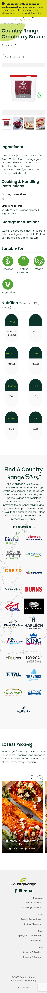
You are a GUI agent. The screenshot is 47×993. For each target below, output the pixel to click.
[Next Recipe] (40, 778)
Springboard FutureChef (30, 935)
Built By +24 (23, 987)
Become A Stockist (32, 952)
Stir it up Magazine (33, 924)
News (40, 931)
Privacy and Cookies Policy (23, 980)
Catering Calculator (32, 907)
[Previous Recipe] (32, 778)
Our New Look (35, 940)
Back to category (12, 23)
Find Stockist (11, 57)
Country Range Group (31, 919)
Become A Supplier (32, 957)
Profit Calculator (34, 902)
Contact (39, 947)
